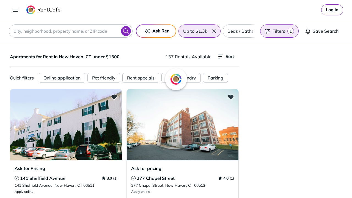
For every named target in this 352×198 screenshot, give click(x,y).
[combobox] (71, 31)
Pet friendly (104, 78)
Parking (215, 78)
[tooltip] (17, 178)
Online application (62, 78)
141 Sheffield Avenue (42, 178)
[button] (214, 31)
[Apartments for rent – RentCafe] (43, 10)
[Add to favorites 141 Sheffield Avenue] (114, 97)
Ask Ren (161, 31)
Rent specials (141, 78)
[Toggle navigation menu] (15, 9)
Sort (230, 56)
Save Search (326, 31)
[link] (332, 9)
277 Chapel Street (156, 178)
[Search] (126, 31)
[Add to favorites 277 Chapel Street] (231, 97)
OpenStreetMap (323, 182)
